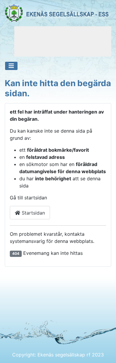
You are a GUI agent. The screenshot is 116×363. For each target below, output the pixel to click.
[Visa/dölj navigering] (11, 65)
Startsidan (32, 213)
